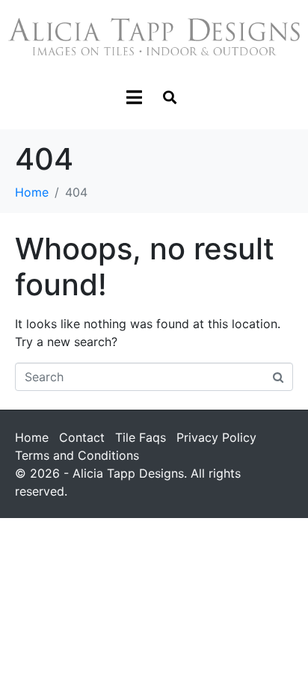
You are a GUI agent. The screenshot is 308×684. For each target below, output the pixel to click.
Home (32, 437)
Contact (82, 437)
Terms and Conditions (77, 455)
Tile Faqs (140, 437)
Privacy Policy (216, 437)
